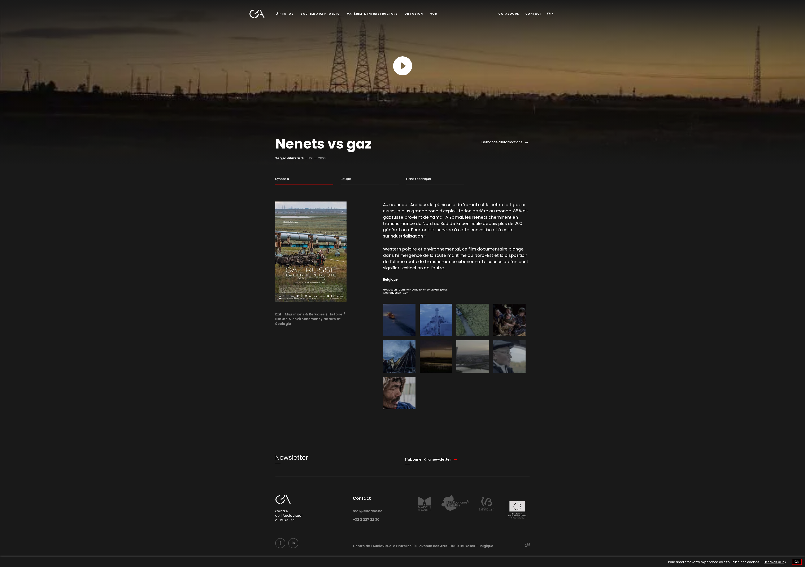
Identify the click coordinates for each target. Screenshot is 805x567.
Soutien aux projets (320, 14)
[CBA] (257, 14)
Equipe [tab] (346, 179)
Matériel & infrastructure (372, 14)
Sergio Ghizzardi (289, 158)
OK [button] (797, 561)
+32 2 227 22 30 (366, 519)
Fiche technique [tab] (418, 179)
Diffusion (414, 14)
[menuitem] (285, 14)
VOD (434, 14)
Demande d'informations (501, 142)
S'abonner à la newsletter (428, 459)
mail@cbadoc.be (367, 511)
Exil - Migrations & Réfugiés (300, 314)
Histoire (335, 314)
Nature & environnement (297, 318)
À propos (284, 14)
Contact (533, 14)
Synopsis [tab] (282, 179)
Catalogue (508, 14)
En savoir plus (774, 562)
